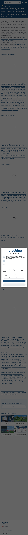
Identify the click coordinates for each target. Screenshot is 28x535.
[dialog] (14, 267)
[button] (14, 264)
